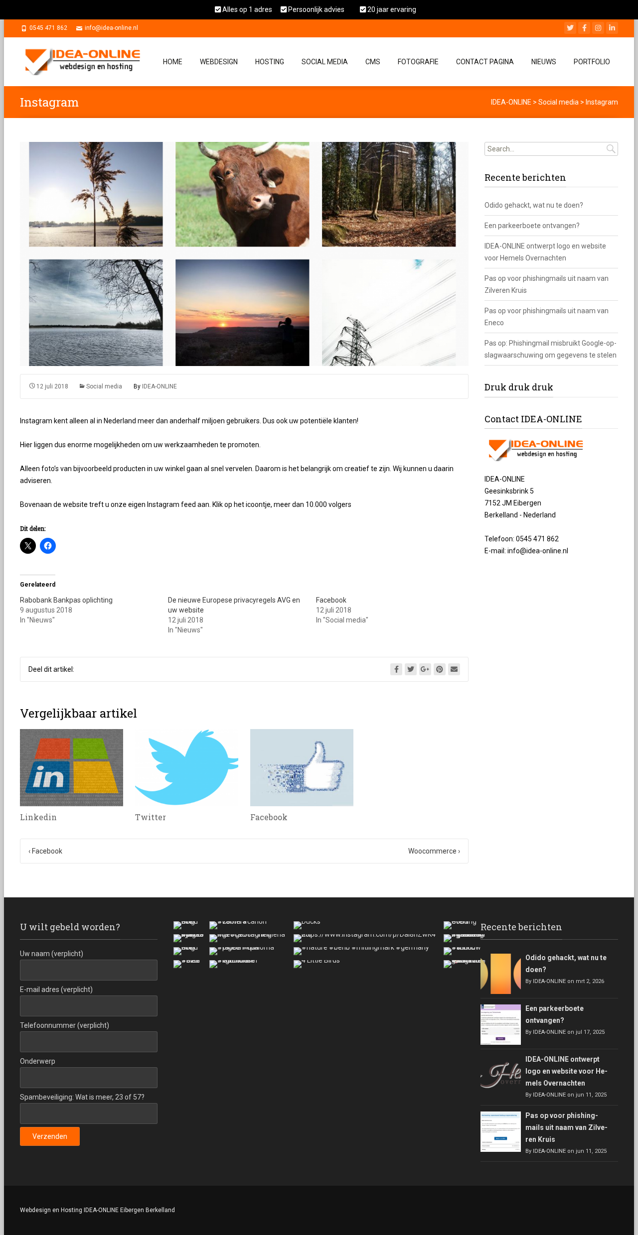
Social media (104, 386)
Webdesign (219, 62)
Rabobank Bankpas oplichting (66, 600)
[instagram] (598, 28)
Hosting (269, 62)
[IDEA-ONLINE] (86, 59)
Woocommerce (434, 851)
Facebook (331, 600)
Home (172, 62)
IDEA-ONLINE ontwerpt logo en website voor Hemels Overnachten (566, 1071)
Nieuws (543, 62)
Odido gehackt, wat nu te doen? (533, 205)
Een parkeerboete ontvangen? (532, 226)
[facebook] (584, 28)
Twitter (150, 817)
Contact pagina (485, 62)
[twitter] (570, 28)
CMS (372, 62)
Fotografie (418, 62)
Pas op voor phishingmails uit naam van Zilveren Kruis (566, 1127)
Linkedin (38, 817)
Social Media (325, 62)
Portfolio (592, 62)
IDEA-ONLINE (159, 386)
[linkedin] (612, 28)
